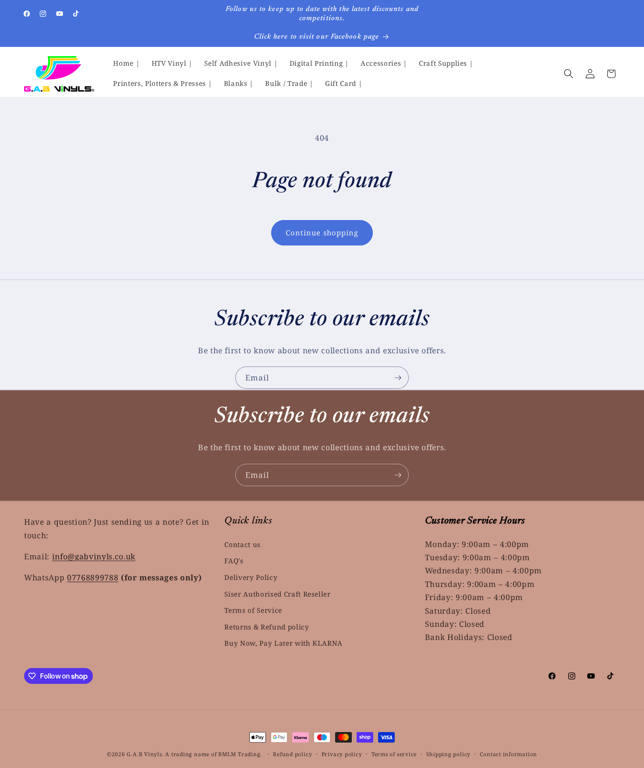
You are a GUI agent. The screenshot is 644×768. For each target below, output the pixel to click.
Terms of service (394, 754)
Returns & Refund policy (266, 627)
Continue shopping (322, 233)
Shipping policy (448, 754)
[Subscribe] (397, 377)
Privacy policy (342, 754)
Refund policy (292, 754)
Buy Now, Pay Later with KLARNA (283, 643)
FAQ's (233, 560)
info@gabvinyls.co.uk (93, 556)
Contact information (508, 754)
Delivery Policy (250, 577)
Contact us (242, 544)
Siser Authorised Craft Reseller (277, 593)
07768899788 (92, 577)
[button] (568, 73)
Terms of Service (253, 610)
